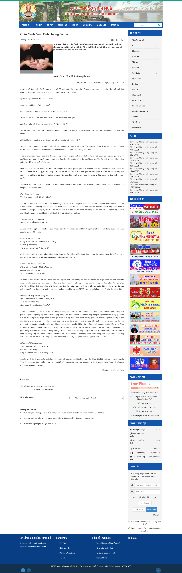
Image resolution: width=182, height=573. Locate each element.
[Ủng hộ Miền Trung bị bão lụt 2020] (145, 249)
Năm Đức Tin (64, 548)
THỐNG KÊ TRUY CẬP (138, 423)
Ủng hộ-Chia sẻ (138, 106)
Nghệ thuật (136, 79)
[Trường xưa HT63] (145, 411)
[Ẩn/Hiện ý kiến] (69, 398)
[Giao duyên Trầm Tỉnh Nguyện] (145, 415)
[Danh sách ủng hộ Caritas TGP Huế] (145, 351)
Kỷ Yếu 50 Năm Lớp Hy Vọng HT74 (145, 184)
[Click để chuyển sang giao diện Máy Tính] (29, 570)
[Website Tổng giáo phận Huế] (145, 392)
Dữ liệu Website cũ (140, 111)
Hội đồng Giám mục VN (106, 553)
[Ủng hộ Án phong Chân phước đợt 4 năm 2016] (145, 339)
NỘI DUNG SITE (135, 33)
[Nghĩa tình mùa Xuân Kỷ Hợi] (145, 292)
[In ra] (117, 40)
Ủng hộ (75, 25)
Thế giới (135, 62)
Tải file (50, 25)
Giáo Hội (135, 57)
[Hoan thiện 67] (145, 403)
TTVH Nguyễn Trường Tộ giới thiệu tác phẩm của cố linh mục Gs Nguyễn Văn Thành (58, 413)
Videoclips (87, 25)
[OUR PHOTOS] (145, 385)
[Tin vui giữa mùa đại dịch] (145, 265)
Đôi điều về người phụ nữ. (34, 424)
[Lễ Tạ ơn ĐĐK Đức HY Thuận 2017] (145, 328)
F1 (133, 46)
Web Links (136, 128)
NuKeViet (110, 566)
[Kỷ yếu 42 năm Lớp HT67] (145, 407)
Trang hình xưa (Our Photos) (108, 543)
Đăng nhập (151, 509)
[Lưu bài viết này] (122, 40)
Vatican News (101, 558)
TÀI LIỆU (133, 136)
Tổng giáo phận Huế (104, 548)
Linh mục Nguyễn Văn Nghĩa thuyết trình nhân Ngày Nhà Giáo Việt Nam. (52, 418)
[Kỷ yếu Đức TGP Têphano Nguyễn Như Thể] (145, 398)
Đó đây (135, 84)
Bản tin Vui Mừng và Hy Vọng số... (144, 142)
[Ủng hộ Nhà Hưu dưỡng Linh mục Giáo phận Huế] (145, 236)
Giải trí (135, 89)
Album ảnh (101, 25)
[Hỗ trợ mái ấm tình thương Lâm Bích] (145, 304)
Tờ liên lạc (62, 25)
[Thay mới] (155, 498)
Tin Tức (39, 25)
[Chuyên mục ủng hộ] (145, 207)
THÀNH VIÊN (134, 466)
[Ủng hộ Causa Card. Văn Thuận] (145, 363)
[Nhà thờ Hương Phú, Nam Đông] (145, 280)
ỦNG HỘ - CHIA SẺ (137, 199)
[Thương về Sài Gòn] (145, 221)
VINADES (127, 566)
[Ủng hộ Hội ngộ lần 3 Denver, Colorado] (145, 317)
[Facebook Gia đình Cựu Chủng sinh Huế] (145, 523)
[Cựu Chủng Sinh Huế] (28, 11)
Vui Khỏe (136, 73)
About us (115, 25)
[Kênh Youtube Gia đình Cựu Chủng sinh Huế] (145, 529)
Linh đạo (135, 51)
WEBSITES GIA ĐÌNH (137, 376)
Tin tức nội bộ (138, 40)
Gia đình (135, 68)
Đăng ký (156, 515)
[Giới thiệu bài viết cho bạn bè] (112, 40)
